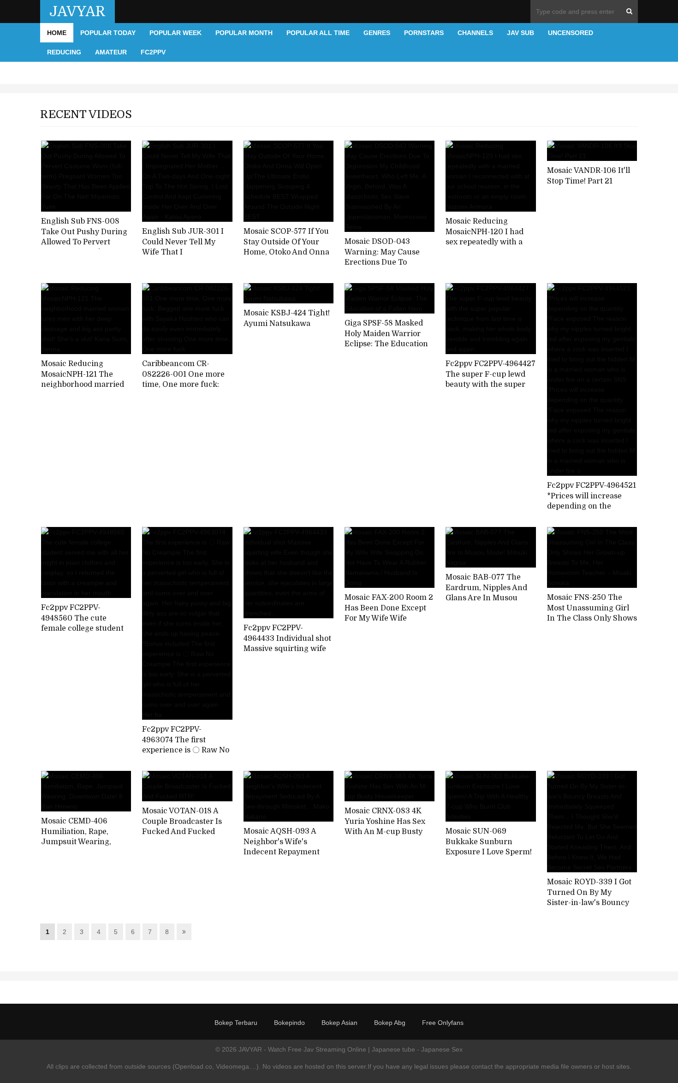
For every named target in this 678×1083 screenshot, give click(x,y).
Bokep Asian (339, 1022)
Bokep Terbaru (235, 1022)
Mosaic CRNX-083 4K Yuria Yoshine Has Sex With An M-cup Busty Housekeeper (385, 826)
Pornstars (424, 32)
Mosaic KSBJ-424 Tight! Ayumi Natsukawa (287, 318)
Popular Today (108, 32)
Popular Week (175, 32)
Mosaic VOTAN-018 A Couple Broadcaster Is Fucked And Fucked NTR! (182, 826)
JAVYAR (77, 11)
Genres (376, 32)
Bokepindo (289, 1022)
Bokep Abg (389, 1022)
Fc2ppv (153, 52)
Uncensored (570, 32)
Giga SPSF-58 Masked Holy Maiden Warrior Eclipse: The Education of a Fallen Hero (386, 339)
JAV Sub (520, 32)
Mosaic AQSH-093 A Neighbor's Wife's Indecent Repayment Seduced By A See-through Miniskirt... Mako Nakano (282, 857)
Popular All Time (318, 32)
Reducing (64, 52)
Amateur (111, 52)
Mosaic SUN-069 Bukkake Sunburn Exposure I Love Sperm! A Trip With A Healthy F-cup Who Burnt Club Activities (490, 857)
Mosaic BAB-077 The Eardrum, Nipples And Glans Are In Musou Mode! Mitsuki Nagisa (486, 593)
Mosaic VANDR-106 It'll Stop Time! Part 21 (588, 175)
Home (56, 32)
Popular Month (244, 32)
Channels (475, 32)
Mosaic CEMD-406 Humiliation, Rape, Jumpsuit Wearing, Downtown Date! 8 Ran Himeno (82, 842)
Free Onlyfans (443, 1022)
